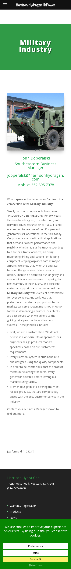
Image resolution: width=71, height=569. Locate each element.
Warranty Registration (23, 505)
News (13, 517)
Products (15, 511)
